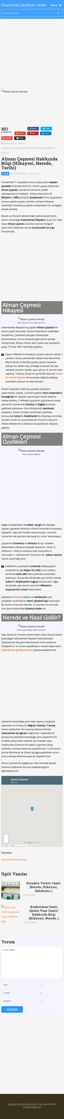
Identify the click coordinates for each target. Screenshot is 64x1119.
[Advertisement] (32, 56)
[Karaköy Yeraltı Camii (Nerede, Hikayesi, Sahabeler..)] (10, 890)
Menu (54, 5)
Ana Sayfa (9, 143)
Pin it (34, 133)
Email (21, 138)
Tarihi (20, 143)
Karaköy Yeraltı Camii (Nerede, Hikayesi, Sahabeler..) (43, 887)
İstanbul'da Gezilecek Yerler (22, 1104)
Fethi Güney (20, 173)
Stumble (8, 138)
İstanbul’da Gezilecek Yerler (23, 5)
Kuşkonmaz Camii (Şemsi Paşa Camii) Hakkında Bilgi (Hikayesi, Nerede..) (44, 912)
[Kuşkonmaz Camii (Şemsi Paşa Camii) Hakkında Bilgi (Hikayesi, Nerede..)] (11, 914)
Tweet (47, 128)
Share (33, 128)
